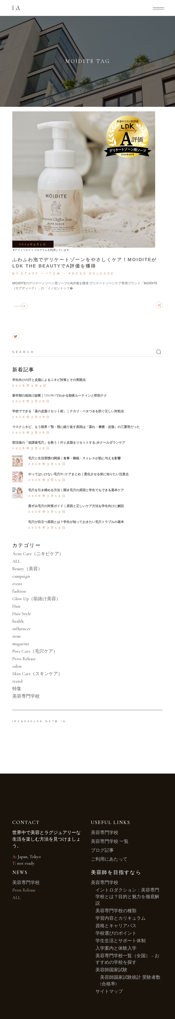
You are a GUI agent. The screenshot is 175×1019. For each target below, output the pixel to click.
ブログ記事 (102, 850)
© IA (60, 721)
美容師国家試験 (111, 970)
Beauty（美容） (27, 569)
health (18, 621)
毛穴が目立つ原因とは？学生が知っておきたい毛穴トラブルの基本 (76, 522)
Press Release (92, 273)
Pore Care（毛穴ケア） (35, 651)
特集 (16, 689)
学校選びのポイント (115, 933)
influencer (21, 629)
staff (30, 273)
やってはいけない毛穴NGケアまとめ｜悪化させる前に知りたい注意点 (78, 474)
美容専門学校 (26, 696)
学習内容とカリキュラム (120, 918)
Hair (16, 606)
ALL (16, 561)
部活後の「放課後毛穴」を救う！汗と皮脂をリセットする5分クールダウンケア (68, 443)
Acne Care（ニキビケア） (38, 554)
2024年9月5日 (33, 244)
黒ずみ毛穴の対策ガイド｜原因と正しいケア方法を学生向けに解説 (76, 506)
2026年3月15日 (47, 464)
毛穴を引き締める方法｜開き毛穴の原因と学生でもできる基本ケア (76, 490)
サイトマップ (109, 991)
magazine (20, 644)
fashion (19, 591)
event (17, 584)
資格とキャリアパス (115, 926)
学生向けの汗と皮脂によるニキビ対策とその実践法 (49, 380)
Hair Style (21, 614)
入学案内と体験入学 (115, 948)
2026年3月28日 (31, 401)
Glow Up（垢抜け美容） (36, 599)
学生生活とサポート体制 (120, 941)
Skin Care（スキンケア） (37, 674)
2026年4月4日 (30, 385)
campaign (21, 576)
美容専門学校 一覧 (110, 841)
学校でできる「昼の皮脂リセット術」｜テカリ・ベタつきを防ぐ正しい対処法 (68, 411)
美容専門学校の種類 (115, 911)
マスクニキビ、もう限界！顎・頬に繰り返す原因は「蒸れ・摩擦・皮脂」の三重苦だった (76, 427)
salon (17, 666)
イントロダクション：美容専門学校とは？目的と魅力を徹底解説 (127, 896)
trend (17, 681)
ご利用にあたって (109, 859)
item (54, 273)
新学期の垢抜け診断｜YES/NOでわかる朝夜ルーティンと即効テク (59, 395)
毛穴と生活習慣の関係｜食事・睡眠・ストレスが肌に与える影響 (74, 458)
